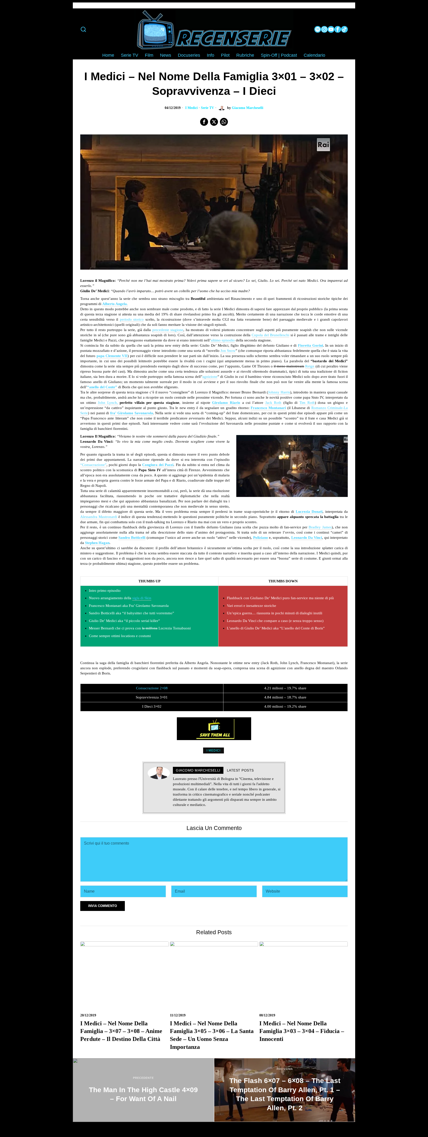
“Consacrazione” (93, 465)
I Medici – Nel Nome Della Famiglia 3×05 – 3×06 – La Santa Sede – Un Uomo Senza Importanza (212, 1035)
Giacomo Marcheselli (247, 108)
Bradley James (320, 527)
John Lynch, (108, 403)
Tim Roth (307, 403)
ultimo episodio (223, 340)
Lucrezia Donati (309, 512)
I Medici (191, 108)
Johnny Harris (279, 392)
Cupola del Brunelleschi (270, 335)
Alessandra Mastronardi (98, 517)
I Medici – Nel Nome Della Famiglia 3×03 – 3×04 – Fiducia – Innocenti (301, 1031)
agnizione (209, 377)
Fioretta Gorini (310, 345)
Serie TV (207, 108)
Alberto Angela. (115, 304)
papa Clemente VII (112, 356)
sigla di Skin (141, 598)
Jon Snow (228, 351)
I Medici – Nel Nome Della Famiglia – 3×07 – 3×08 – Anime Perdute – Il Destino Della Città (121, 1031)
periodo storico (132, 319)
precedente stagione (168, 330)
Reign (309, 366)
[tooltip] (317, 29)
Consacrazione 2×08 (152, 688)
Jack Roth (273, 403)
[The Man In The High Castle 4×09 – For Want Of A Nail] (143, 1090)
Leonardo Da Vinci (306, 538)
